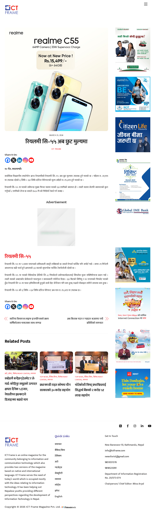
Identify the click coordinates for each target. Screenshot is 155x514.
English (58, 496)
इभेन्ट (10, 373)
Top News (44, 376)
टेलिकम (58, 456)
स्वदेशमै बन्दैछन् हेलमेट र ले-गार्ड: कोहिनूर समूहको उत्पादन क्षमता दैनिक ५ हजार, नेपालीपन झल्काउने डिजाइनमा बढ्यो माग (21, 389)
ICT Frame (56, 149)
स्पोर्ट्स (58, 485)
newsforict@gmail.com (117, 457)
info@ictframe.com (115, 451)
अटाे (6, 373)
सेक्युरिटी (59, 473)
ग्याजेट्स (58, 467)
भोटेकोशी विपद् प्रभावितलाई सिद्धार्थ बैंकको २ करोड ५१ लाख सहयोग (90, 390)
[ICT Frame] (11, 16)
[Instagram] (25, 160)
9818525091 (111, 468)
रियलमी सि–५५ (18, 257)
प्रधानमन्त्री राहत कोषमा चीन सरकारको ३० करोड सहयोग (55, 387)
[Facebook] (7, 160)
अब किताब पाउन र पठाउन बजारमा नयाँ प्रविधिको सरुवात (85, 321)
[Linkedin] (19, 160)
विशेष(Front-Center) (21, 373)
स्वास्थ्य (58, 479)
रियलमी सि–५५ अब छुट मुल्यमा (56, 141)
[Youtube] (31, 160)
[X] (13, 160)
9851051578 (111, 462)
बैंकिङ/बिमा (53, 376)
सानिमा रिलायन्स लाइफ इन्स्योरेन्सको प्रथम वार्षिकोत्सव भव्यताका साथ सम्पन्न (29, 321)
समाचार (33, 373)
